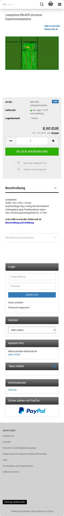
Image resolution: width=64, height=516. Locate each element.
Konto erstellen (15, 302)
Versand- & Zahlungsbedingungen (20, 448)
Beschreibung (15, 188)
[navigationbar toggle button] (59, 4)
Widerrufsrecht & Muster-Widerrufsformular (25, 454)
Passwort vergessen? (19, 307)
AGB (5, 460)
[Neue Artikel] (54, 366)
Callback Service (11, 471)
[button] (10, 141)
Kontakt (6, 442)
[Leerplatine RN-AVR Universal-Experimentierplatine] (32, 50)
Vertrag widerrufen (14, 502)
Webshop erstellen (20, 511)
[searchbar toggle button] (41, 4)
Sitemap (12, 389)
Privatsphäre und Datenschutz (18, 466)
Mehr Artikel (14, 354)
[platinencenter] (7, 4)
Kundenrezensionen (19, 237)
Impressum (8, 435)
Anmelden (32, 295)
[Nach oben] (54, 511)
